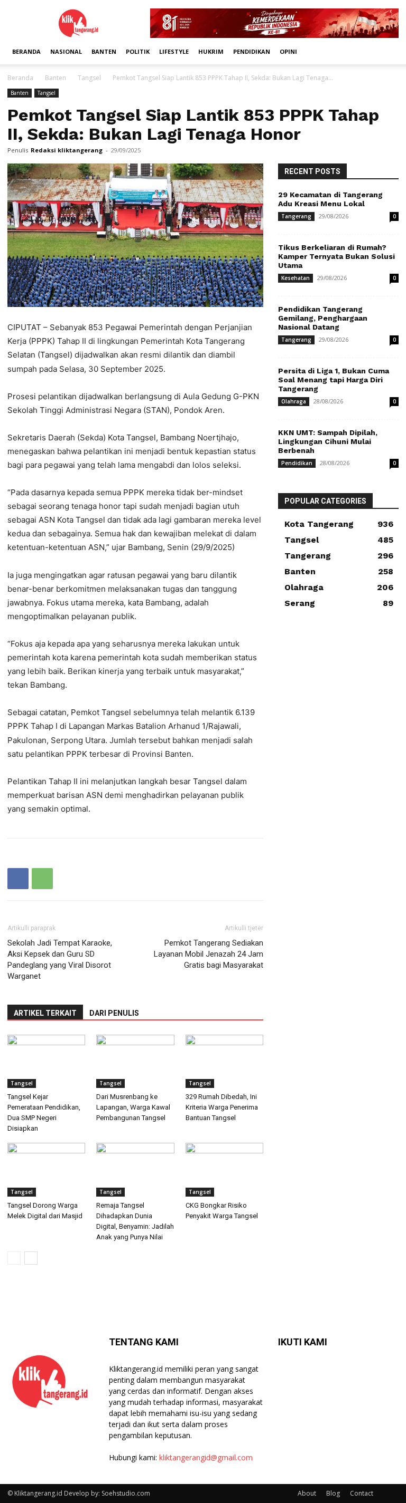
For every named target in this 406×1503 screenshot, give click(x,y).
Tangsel (89, 77)
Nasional (66, 51)
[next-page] (31, 1258)
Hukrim (211, 51)
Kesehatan (295, 278)
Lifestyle (174, 51)
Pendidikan (251, 51)
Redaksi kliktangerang (67, 150)
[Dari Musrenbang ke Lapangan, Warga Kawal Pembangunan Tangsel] (135, 1061)
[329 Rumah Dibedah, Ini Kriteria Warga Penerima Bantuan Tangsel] (224, 1061)
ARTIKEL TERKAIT (45, 1013)
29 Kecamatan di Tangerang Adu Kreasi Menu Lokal (330, 199)
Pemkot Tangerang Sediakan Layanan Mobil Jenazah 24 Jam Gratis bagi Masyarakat (208, 954)
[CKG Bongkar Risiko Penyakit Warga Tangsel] (224, 1169)
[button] (386, 52)
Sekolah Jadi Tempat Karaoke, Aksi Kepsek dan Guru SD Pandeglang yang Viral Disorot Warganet (59, 959)
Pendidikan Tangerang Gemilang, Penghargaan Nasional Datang (322, 318)
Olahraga (293, 401)
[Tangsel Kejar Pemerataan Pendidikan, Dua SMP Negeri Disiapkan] (46, 1061)
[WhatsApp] (42, 878)
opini (288, 51)
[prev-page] (14, 1258)
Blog (333, 1493)
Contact (361, 1493)
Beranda (26, 51)
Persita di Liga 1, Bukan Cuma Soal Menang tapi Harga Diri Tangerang (333, 380)
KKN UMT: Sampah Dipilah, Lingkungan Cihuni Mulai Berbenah (327, 441)
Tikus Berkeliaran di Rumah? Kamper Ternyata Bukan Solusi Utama (336, 256)
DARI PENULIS (114, 1013)
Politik (138, 51)
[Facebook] (18, 878)
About (307, 1493)
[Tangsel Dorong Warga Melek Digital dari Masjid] (46, 1169)
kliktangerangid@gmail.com (206, 1457)
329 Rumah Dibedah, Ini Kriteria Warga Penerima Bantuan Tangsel (222, 1107)
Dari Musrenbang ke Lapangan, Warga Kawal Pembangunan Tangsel (133, 1107)
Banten (103, 51)
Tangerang (296, 216)
